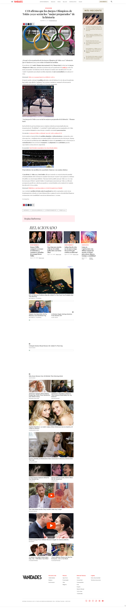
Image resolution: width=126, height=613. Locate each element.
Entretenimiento (44, 1)
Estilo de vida (48, 8)
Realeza (53, 1)
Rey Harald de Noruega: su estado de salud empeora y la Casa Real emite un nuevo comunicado (94, 58)
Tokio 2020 (62, 210)
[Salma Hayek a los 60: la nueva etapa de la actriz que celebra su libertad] (72, 237)
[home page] (18, 2)
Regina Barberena (53, 20)
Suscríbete (103, 1)
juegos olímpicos (37, 210)
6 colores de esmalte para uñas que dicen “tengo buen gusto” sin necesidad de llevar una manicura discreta (94, 28)
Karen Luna (41, 258)
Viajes (80, 1)
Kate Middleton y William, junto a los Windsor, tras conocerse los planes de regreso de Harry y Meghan (93, 50)
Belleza (65, 1)
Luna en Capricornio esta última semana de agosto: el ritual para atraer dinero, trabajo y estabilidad (89, 251)
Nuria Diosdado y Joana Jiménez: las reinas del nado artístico (43, 148)
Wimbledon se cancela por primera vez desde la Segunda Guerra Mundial (45, 188)
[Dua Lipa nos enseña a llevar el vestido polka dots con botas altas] (54, 237)
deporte (26, 210)
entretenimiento (50, 210)
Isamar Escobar (91, 258)
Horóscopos (72, 1)
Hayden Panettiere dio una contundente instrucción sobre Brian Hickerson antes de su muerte (93, 42)
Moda (59, 1)
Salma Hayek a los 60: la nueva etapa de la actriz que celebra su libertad (71, 249)
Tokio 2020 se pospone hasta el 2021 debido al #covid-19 (42, 77)
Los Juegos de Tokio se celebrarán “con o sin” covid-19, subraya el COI (45, 133)
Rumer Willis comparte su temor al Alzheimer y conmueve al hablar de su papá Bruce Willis (37, 251)
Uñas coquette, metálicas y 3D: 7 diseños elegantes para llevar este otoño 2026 (94, 36)
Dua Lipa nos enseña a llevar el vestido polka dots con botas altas (54, 249)
